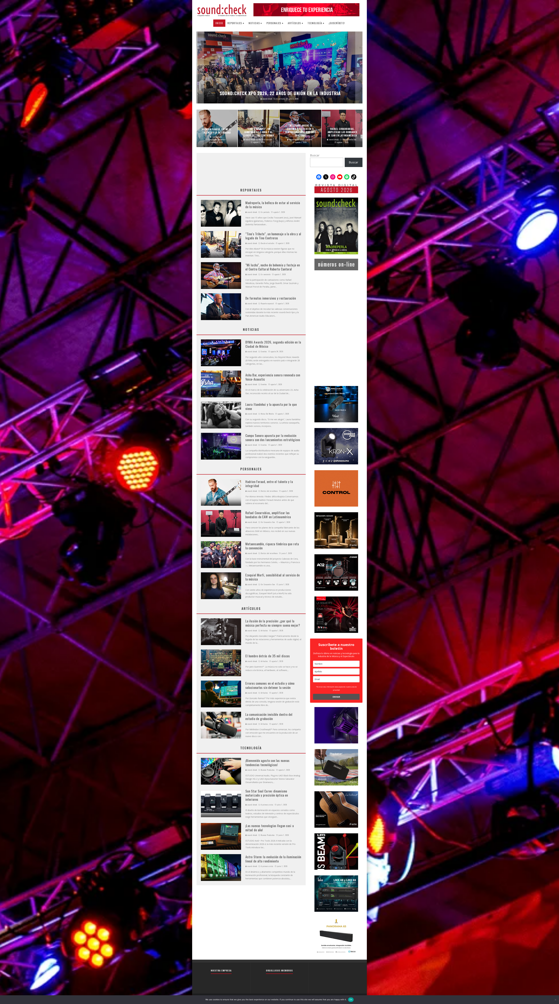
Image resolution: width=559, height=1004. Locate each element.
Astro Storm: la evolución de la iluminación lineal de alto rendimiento (273, 858)
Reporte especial (267, 303)
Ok (351, 999)
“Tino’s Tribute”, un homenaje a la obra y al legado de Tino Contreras (273, 235)
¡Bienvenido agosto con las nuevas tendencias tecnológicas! (267, 762)
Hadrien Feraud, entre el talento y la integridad (269, 483)
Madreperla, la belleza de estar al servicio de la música (272, 204)
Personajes (274, 23)
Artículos (294, 23)
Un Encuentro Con (268, 522)
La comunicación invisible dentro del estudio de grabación (269, 716)
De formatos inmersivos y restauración (270, 298)
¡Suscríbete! (337, 23)
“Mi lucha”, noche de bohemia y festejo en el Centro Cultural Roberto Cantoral (272, 267)
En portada (265, 212)
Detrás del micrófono (269, 491)
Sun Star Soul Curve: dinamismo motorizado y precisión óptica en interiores (266, 795)
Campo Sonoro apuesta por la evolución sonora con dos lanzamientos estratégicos (272, 437)
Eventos (264, 351)
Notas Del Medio (267, 414)
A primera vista (267, 805)
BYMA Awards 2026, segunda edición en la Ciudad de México (273, 344)
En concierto (265, 274)
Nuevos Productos (268, 770)
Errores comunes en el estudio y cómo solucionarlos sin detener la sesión (270, 685)
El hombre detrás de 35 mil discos (267, 656)
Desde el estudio (267, 243)
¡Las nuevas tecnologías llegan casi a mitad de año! (269, 827)
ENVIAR (336, 696)
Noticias (254, 23)
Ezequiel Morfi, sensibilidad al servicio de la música (272, 577)
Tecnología (315, 23)
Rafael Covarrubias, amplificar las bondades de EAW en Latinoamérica (268, 514)
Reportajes (235, 23)
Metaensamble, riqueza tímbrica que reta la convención (272, 545)
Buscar (315, 155)
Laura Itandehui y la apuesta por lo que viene (271, 406)
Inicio (219, 23)
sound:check (252, 212)
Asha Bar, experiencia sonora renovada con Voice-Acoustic (272, 377)
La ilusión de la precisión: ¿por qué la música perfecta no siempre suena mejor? (272, 623)
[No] (555, 999)
